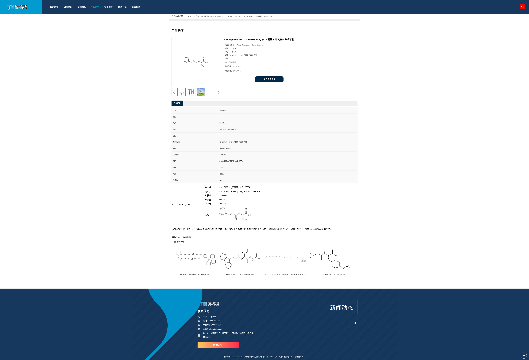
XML (272, 357)
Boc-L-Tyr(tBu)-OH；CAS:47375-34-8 (330, 274)
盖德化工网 (288, 357)
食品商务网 (299, 357)
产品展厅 (199, 16)
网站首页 (189, 16)
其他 (207, 16)
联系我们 (218, 345)
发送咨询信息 (269, 79)
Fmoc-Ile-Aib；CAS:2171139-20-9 (240, 274)
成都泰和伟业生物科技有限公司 (256, 357)
